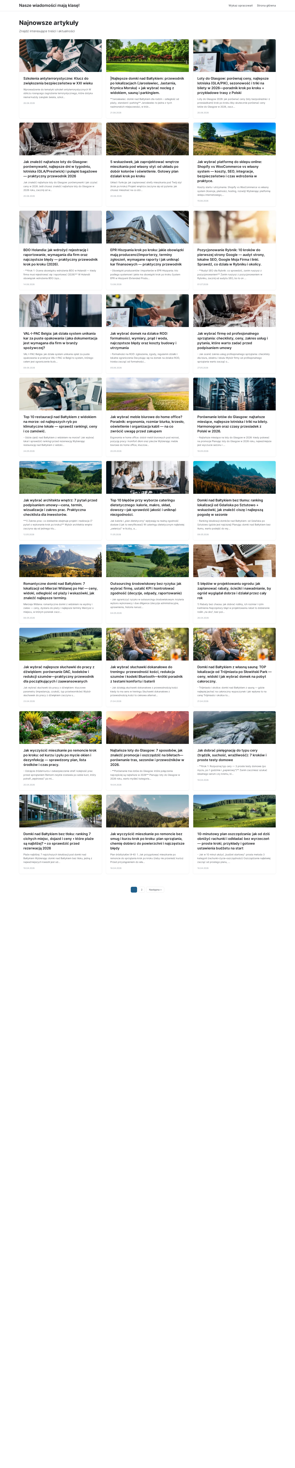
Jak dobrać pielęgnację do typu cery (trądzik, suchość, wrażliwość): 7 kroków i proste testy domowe (231, 755)
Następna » (155, 889)
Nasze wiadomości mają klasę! (49, 5)
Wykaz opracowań (241, 5)
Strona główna (266, 5)
